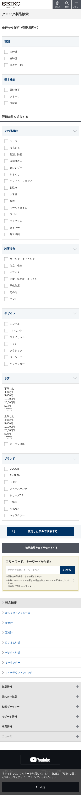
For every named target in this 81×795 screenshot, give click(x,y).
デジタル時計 (12, 652)
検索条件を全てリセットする (41, 547)
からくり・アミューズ (17, 612)
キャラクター (12, 662)
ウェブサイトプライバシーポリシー (33, 777)
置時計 (9, 632)
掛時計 (9, 622)
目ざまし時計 (12, 642)
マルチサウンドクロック (19, 672)
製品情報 (11, 602)
